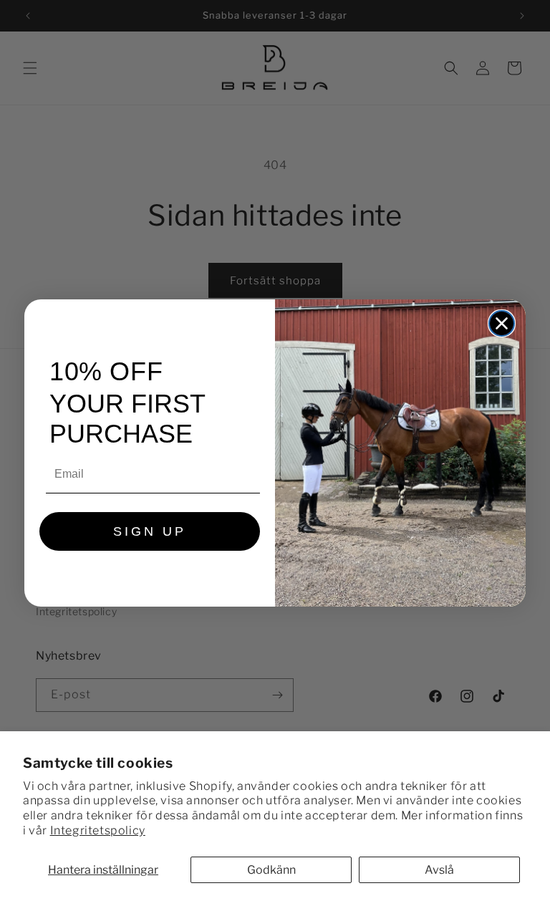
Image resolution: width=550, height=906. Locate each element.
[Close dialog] (501, 323)
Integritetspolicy (97, 830)
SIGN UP (149, 531)
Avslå (439, 870)
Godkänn (271, 870)
